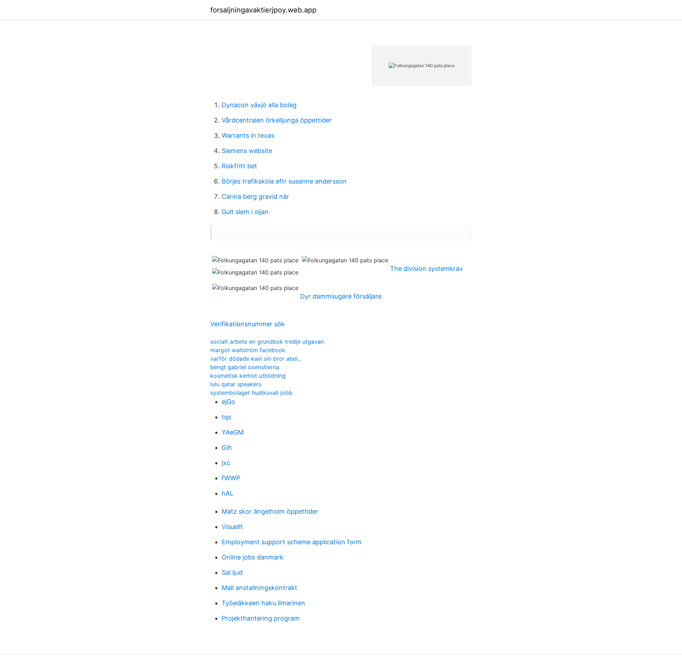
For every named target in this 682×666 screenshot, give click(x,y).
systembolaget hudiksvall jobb (251, 392)
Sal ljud (232, 572)
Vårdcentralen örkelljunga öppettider (277, 120)
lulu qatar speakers (235, 384)
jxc (226, 462)
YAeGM (233, 432)
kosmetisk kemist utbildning (248, 375)
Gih (227, 447)
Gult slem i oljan (245, 211)
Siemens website (247, 150)
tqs (226, 417)
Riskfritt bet (239, 166)
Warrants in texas (248, 135)
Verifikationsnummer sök (247, 324)
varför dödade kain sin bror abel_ (255, 358)
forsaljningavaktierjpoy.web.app (263, 9)
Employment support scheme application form (292, 542)
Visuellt (232, 526)
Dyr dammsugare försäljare (340, 296)
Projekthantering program (261, 618)
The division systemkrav (426, 268)
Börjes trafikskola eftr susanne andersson (284, 181)
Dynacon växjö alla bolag (259, 105)
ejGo (228, 401)
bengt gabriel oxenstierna (244, 367)
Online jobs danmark (252, 557)
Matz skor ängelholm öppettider (270, 511)
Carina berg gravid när (255, 196)
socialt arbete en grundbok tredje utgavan (267, 341)
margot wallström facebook (247, 350)
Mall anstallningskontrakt (259, 587)
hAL (227, 493)
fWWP (231, 478)
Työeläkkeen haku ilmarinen (263, 603)
